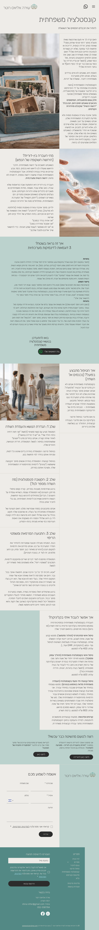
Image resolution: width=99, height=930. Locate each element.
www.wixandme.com (30, 926)
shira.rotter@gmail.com (33, 904)
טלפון (27, 795)
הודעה (50, 807)
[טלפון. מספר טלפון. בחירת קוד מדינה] (11, 800)
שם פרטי (49, 783)
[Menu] (93, 6)
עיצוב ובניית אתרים (44, 926)
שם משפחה (24, 783)
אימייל (50, 795)
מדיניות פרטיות (74, 883)
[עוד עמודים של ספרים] (68, 862)
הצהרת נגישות (74, 886)
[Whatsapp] (48, 914)
